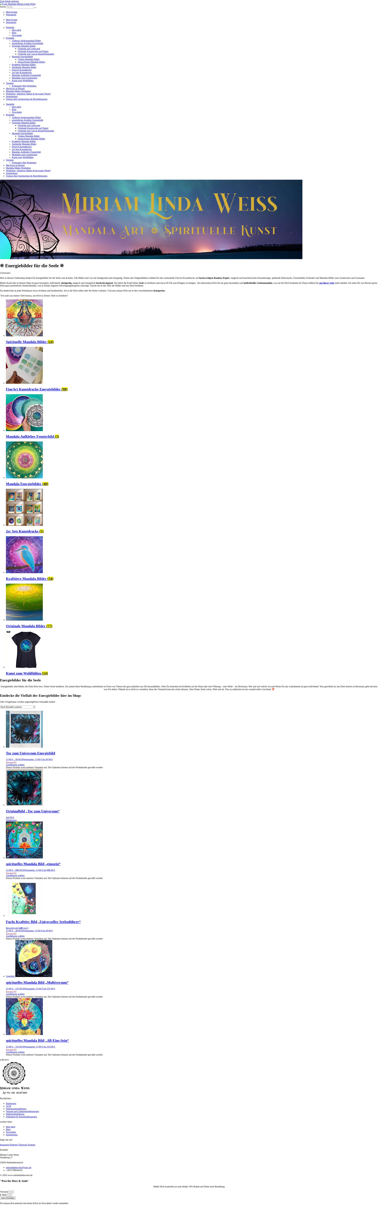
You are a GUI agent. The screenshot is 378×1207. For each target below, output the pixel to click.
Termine (10, 83)
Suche (3, 6)
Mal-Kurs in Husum (15, 88)
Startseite (10, 27)
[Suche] (35, 7)
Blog (14, 32)
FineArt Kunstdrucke (22, 70)
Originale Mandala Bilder (24, 46)
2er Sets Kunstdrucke (22, 72)
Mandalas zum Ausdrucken (24, 78)
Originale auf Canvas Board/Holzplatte (36, 54)
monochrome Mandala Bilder (31, 62)
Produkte (10, 38)
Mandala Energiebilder (22, 56)
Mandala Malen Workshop (18, 91)
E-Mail (3, 1195)
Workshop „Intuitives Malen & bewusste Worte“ (28, 94)
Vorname (4, 1191)
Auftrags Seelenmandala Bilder (26, 40)
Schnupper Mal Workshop (24, 86)
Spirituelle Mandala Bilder (24, 67)
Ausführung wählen (15, 764)
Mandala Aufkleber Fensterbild (26, 75)
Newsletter (17, 35)
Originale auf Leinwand (29, 48)
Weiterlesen (11, 820)
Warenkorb (11, 14)
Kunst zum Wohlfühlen (23, 80)
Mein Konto (11, 12)
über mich (16, 30)
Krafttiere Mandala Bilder (24, 64)
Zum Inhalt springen (9, 1)
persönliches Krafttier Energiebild (27, 43)
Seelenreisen (12, 96)
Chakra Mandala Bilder (29, 59)
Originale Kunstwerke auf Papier (33, 51)
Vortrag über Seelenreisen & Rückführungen (26, 99)
